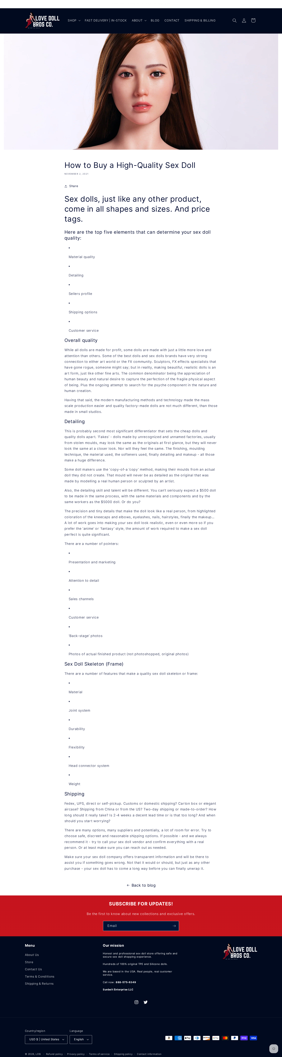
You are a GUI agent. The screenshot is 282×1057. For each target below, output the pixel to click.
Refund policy (54, 1054)
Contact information (149, 1054)
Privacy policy (76, 1054)
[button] (73, 20)
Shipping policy (123, 1054)
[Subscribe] (174, 926)
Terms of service (99, 1054)
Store (29, 962)
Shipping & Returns (39, 983)
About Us (32, 955)
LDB (38, 1054)
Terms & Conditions (39, 976)
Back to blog (144, 885)
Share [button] (73, 186)
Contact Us (33, 969)
